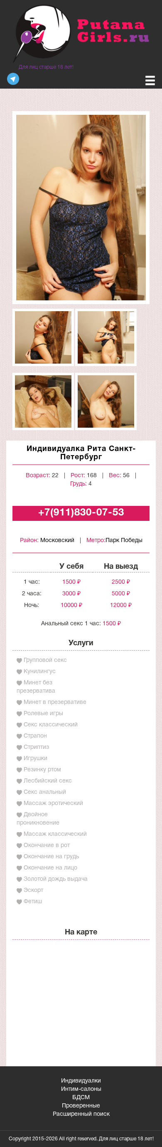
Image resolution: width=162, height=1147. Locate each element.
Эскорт (33, 890)
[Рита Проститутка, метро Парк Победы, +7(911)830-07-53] (81, 207)
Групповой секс (45, 660)
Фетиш (33, 901)
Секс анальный (45, 792)
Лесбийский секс (48, 781)
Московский (57, 540)
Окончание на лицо (50, 868)
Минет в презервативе (55, 702)
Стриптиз (36, 747)
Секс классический (51, 725)
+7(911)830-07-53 (81, 513)
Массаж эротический (53, 803)
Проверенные (81, 1106)
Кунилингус (40, 671)
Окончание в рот (47, 845)
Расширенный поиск (81, 1114)
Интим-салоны (81, 1089)
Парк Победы (124, 540)
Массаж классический (55, 834)
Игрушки (35, 758)
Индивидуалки (81, 1081)
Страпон (35, 736)
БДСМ (81, 1097)
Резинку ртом (42, 770)
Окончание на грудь (51, 857)
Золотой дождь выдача (56, 879)
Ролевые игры (43, 713)
